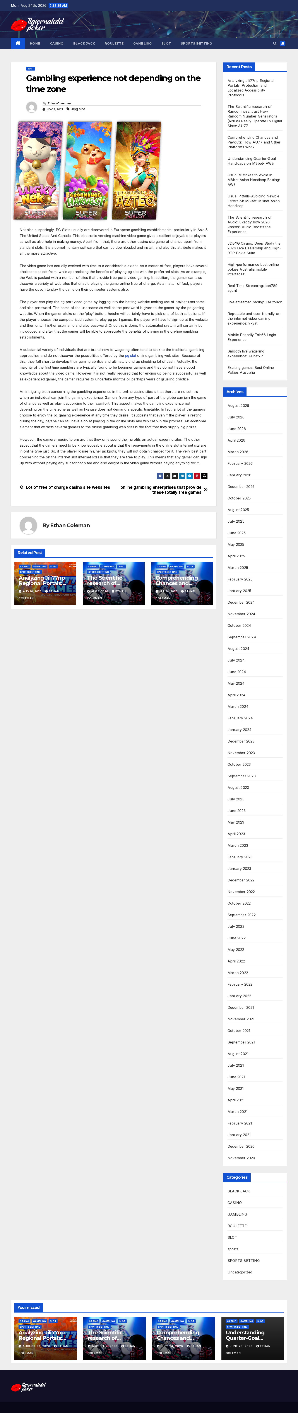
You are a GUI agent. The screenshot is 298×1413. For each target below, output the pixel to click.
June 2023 (237, 810)
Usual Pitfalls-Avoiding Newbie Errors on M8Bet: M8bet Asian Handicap (254, 201)
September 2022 (242, 915)
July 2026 (236, 417)
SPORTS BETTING (196, 43)
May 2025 (236, 544)
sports (233, 1249)
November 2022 (241, 892)
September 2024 (242, 637)
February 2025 (240, 579)
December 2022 (241, 880)
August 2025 (238, 510)
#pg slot (78, 109)
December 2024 (241, 602)
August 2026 (238, 405)
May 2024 (236, 683)
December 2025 (241, 486)
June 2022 (237, 938)
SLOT (166, 43)
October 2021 (239, 1030)
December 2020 (241, 1146)
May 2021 (236, 1088)
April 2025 (236, 556)
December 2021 (241, 1007)
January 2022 (239, 996)
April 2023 (236, 834)
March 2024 (238, 706)
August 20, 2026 (37, 1346)
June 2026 (237, 429)
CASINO (57, 43)
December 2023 (241, 741)
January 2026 (239, 475)
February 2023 (240, 857)
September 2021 (241, 1042)
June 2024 (237, 672)
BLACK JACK (84, 43)
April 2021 (236, 1100)
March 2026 (238, 452)
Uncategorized (240, 1272)
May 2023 (236, 822)
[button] (275, 43)
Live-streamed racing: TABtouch (255, 302)
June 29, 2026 (241, 1346)
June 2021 (236, 1077)
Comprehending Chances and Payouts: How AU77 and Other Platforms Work (254, 142)
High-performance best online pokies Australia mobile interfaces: (253, 269)
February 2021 (240, 1123)
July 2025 (236, 521)
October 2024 (239, 625)
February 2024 (240, 718)
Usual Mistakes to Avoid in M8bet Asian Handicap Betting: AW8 (254, 180)
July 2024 (236, 660)
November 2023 (241, 753)
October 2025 (239, 498)
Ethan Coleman (59, 103)
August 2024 (238, 648)
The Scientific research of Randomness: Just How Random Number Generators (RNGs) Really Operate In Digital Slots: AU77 (255, 116)
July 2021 (236, 1065)
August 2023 (238, 787)
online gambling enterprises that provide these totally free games (161, 490)
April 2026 (236, 440)
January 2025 (239, 591)
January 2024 (240, 729)
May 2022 (236, 949)
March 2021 (238, 1111)
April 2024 (236, 695)
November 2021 (241, 1019)
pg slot (130, 355)
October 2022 (239, 903)
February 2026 (240, 463)
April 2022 (236, 961)
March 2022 (238, 973)
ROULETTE (114, 43)
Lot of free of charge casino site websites (68, 487)
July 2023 (236, 799)
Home (35, 43)
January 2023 (239, 868)
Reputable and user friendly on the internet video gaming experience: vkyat (254, 318)
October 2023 (239, 764)
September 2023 (242, 776)
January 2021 (239, 1135)
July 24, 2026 (172, 1346)
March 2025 (238, 567)
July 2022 (236, 926)
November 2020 (241, 1158)
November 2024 (241, 614)
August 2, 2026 (105, 1346)
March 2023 (238, 845)
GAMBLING (142, 43)
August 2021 (238, 1054)
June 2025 (237, 533)
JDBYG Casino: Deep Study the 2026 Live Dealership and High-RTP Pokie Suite (254, 248)
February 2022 (240, 984)
